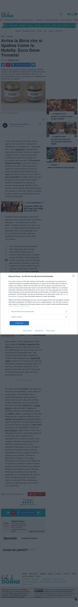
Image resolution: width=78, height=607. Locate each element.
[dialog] (39, 304)
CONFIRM (19, 323)
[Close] (74, 276)
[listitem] (39, 311)
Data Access (39, 331)
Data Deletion (27, 331)
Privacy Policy (50, 331)
